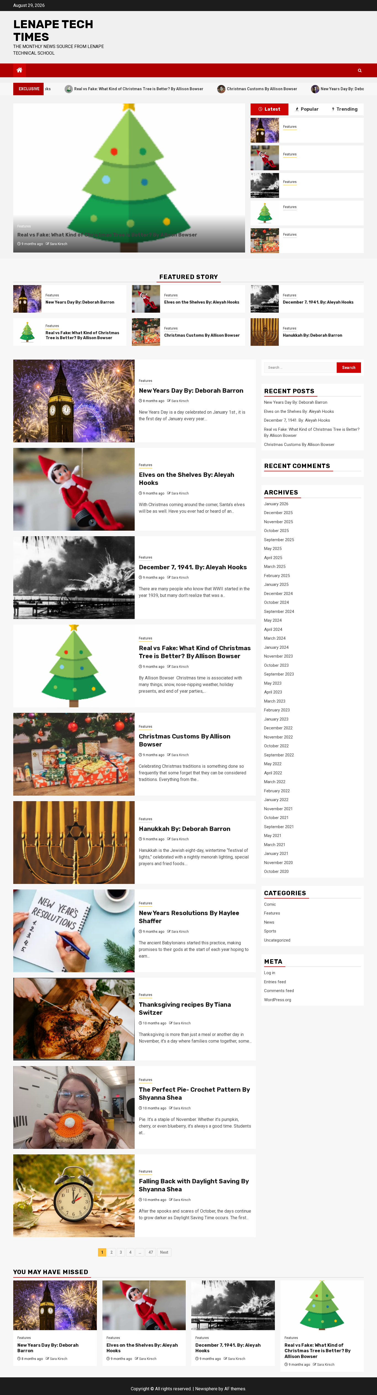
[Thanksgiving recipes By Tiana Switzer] (74, 1019)
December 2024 (278, 593)
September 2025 (279, 539)
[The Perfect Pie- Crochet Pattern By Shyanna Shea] (74, 1107)
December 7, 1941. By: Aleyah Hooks (318, 189)
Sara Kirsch (58, 244)
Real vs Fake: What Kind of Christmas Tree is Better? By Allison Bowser (101, 88)
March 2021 (274, 844)
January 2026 (276, 503)
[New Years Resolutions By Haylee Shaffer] (74, 930)
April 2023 (273, 692)
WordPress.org (277, 999)
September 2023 (279, 674)
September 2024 (279, 611)
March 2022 (274, 781)
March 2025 (274, 566)
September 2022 (279, 755)
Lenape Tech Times (53, 30)
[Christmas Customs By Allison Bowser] (265, 240)
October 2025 (276, 530)
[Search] (359, 70)
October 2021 (276, 817)
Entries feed (275, 981)
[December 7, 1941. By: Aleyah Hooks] (265, 185)
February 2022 (277, 790)
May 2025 (273, 548)
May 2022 (273, 763)
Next (164, 1252)
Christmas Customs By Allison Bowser (224, 88)
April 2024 (273, 629)
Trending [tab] (347, 109)
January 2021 (276, 853)
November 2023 (278, 656)
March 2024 (274, 638)
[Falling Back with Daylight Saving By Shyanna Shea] (74, 1195)
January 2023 (276, 719)
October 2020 (276, 871)
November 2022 (278, 737)
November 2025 (278, 521)
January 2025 (276, 584)
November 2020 (278, 862)
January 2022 (276, 799)
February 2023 (277, 710)
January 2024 (276, 647)
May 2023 (273, 683)
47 (150, 1252)
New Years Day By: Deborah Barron (315, 88)
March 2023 (274, 701)
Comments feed (279, 991)
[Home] (20, 71)
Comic (270, 904)
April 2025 (273, 557)
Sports (270, 931)
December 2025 (278, 512)
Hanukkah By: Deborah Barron (312, 335)
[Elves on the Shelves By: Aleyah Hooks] (265, 157)
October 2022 (276, 745)
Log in (269, 973)
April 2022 (273, 772)
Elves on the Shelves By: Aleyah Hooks (320, 161)
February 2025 (277, 575)
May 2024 (273, 620)
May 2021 (273, 835)
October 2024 (276, 602)
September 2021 (279, 826)
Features (24, 226)
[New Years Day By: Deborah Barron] (265, 130)
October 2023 (276, 665)
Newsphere (206, 1388)
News (269, 922)
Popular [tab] (309, 109)
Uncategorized (277, 940)
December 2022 (278, 728)
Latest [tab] (272, 109)
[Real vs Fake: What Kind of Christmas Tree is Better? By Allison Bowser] (265, 213)
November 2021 (278, 808)
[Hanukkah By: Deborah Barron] (265, 332)
